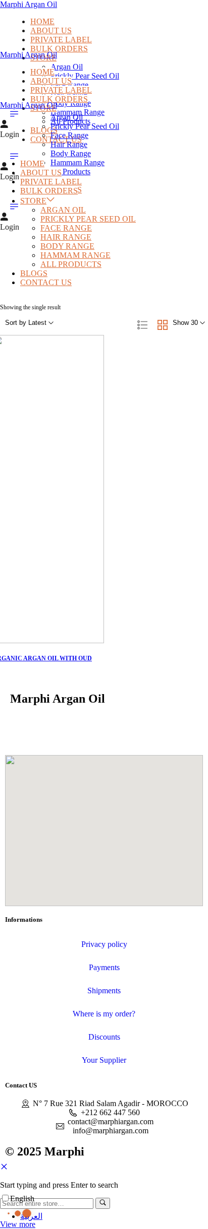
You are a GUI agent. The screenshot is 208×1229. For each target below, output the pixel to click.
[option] (31, 1216)
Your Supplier (104, 1060)
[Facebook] (22, 727)
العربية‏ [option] (31, 1216)
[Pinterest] (98, 727)
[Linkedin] (73, 727)
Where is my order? (104, 1013)
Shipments (104, 990)
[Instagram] (48, 727)
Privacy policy (104, 944)
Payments (104, 967)
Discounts (104, 1037)
